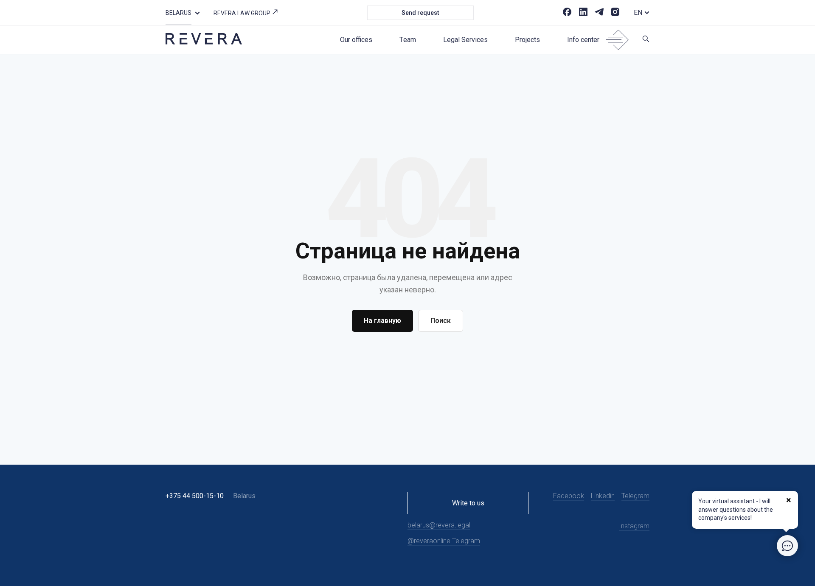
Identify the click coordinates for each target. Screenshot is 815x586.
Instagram (634, 526)
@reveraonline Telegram (444, 541)
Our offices (356, 40)
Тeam (407, 40)
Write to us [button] (468, 503)
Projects (527, 40)
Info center (583, 40)
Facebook (568, 496)
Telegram (635, 496)
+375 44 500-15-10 (195, 496)
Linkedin (603, 496)
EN (638, 12)
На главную (382, 321)
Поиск (440, 321)
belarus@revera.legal (439, 525)
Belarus (178, 12)
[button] (197, 12)
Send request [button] (420, 12)
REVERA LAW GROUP (243, 13)
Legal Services (465, 40)
